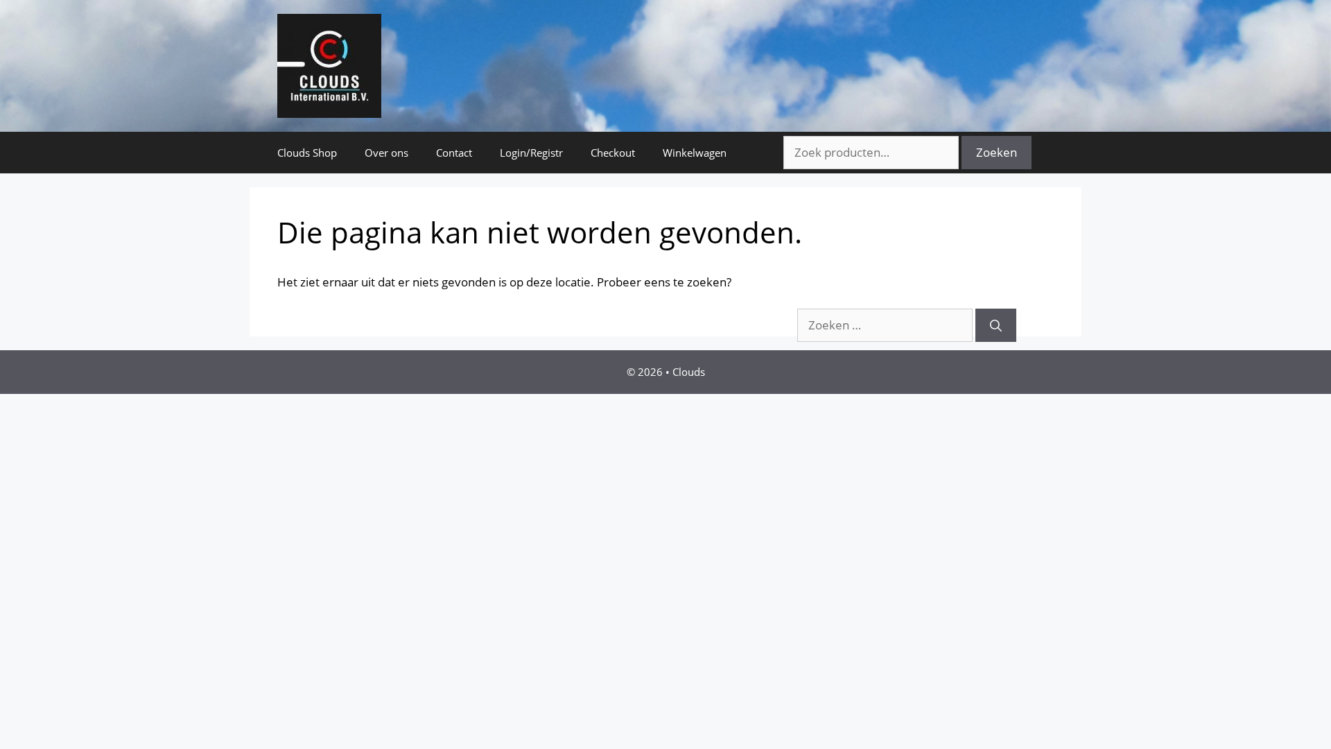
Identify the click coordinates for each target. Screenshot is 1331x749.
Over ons (386, 153)
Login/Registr (531, 153)
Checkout (613, 153)
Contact (454, 153)
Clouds (688, 372)
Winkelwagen (695, 153)
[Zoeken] (995, 325)
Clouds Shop (307, 153)
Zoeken (996, 152)
